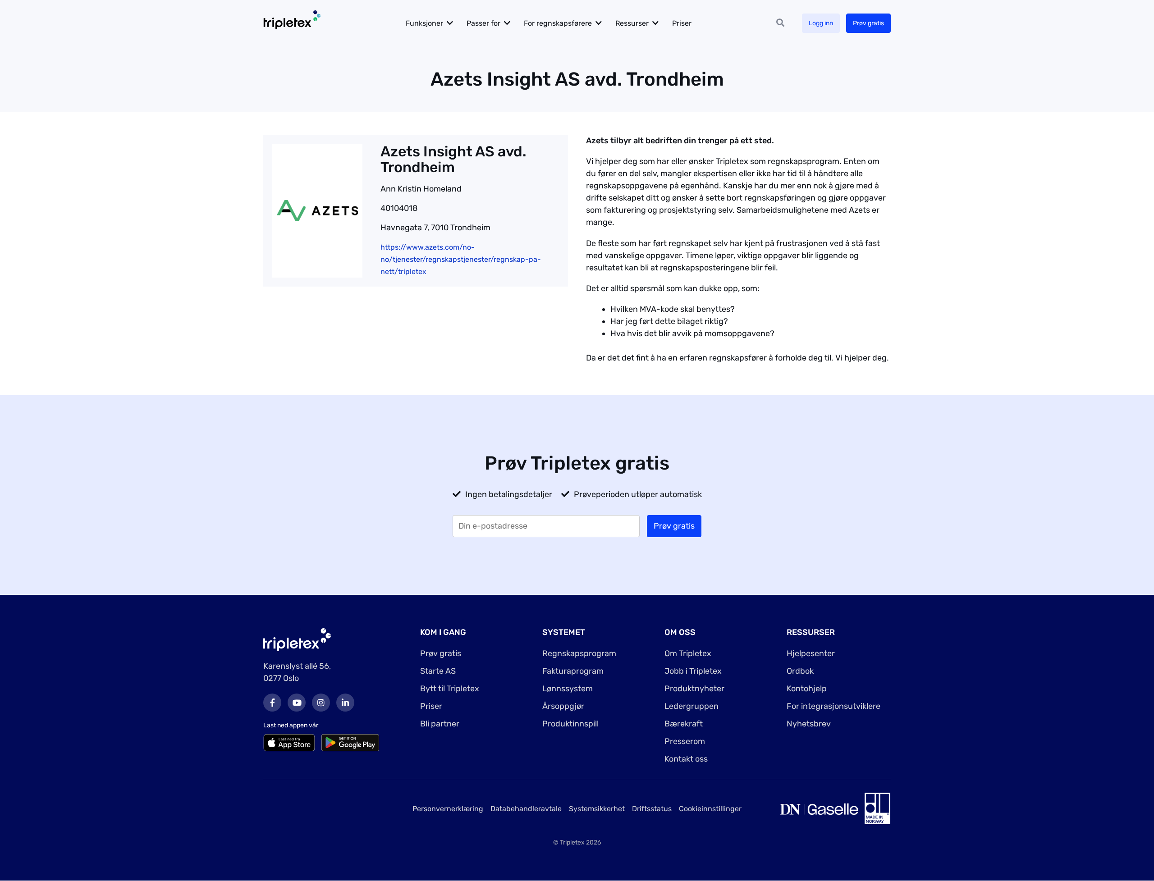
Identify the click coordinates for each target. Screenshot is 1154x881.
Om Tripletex (687, 653)
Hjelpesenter (811, 653)
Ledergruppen (691, 706)
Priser (681, 23)
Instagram (321, 703)
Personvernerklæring (447, 808)
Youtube (297, 703)
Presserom (684, 741)
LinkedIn (345, 703)
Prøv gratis (868, 23)
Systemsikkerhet (597, 808)
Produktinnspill (570, 724)
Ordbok (800, 671)
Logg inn (821, 23)
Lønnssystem (567, 689)
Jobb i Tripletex (693, 671)
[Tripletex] (297, 639)
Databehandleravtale (526, 808)
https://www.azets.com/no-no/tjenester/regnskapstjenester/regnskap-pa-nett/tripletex (460, 259)
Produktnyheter (694, 689)
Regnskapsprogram (579, 653)
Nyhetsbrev (809, 724)
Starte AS (438, 671)
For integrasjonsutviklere (833, 706)
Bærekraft (683, 724)
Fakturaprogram (573, 671)
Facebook (272, 703)
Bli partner (439, 724)
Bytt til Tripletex (449, 689)
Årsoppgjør (563, 706)
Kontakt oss (686, 759)
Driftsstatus (652, 808)
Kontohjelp (807, 689)
